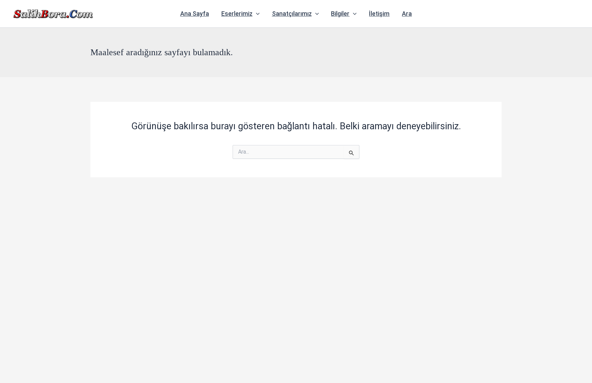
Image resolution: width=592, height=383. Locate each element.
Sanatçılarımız (292, 13)
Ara (407, 13)
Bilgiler (340, 13)
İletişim (379, 13)
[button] (256, 13)
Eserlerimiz (236, 13)
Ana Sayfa (194, 13)
